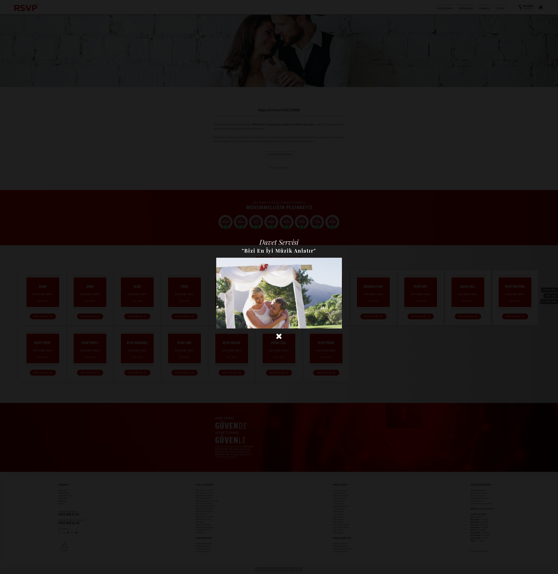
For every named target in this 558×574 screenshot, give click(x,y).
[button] (278, 336)
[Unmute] (225, 324)
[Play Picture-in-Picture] (333, 324)
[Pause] (220, 324)
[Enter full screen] (338, 324)
